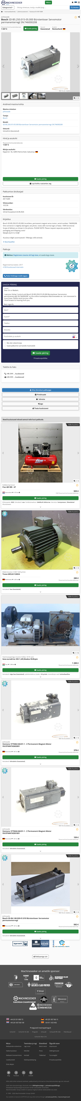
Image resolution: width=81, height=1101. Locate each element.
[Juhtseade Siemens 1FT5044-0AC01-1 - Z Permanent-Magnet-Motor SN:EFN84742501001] (40, 797)
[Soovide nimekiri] (72, 2)
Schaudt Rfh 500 (55, 1032)
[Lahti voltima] (40, 506)
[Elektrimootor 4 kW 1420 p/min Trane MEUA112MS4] (40, 540)
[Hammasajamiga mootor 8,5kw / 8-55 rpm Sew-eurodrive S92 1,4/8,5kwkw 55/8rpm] (40, 625)
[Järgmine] (78, 66)
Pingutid (35, 1032)
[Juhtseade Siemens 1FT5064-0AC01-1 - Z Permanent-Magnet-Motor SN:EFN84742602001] (40, 709)
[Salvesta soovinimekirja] (75, 17)
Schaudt (43, 1032)
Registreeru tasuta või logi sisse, (26, 255)
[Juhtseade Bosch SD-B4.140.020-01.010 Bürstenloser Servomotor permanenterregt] (40, 884)
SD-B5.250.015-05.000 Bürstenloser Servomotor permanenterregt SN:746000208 (33, 124)
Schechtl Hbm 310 (41, 1037)
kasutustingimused (64, 1097)
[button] (79, 2)
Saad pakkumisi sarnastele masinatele (21, 346)
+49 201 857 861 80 (17, 1023)
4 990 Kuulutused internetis (13, 267)
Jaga (41, 404)
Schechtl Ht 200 (24, 1032)
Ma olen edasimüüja (14, 343)
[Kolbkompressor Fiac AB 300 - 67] (40, 453)
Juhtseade (6, 111)
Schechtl (12, 1032)
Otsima (76, 7)
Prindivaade (41, 395)
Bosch (5, 118)
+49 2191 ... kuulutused (15, 374)
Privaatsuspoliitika (40, 358)
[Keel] (75, 2)
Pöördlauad (67, 1032)
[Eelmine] (3, 66)
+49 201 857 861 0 (51, 1019)
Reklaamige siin (41, 957)
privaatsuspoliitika (51, 1097)
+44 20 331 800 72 (16, 1019)
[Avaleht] (2, 11)
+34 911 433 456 (51, 1023)
